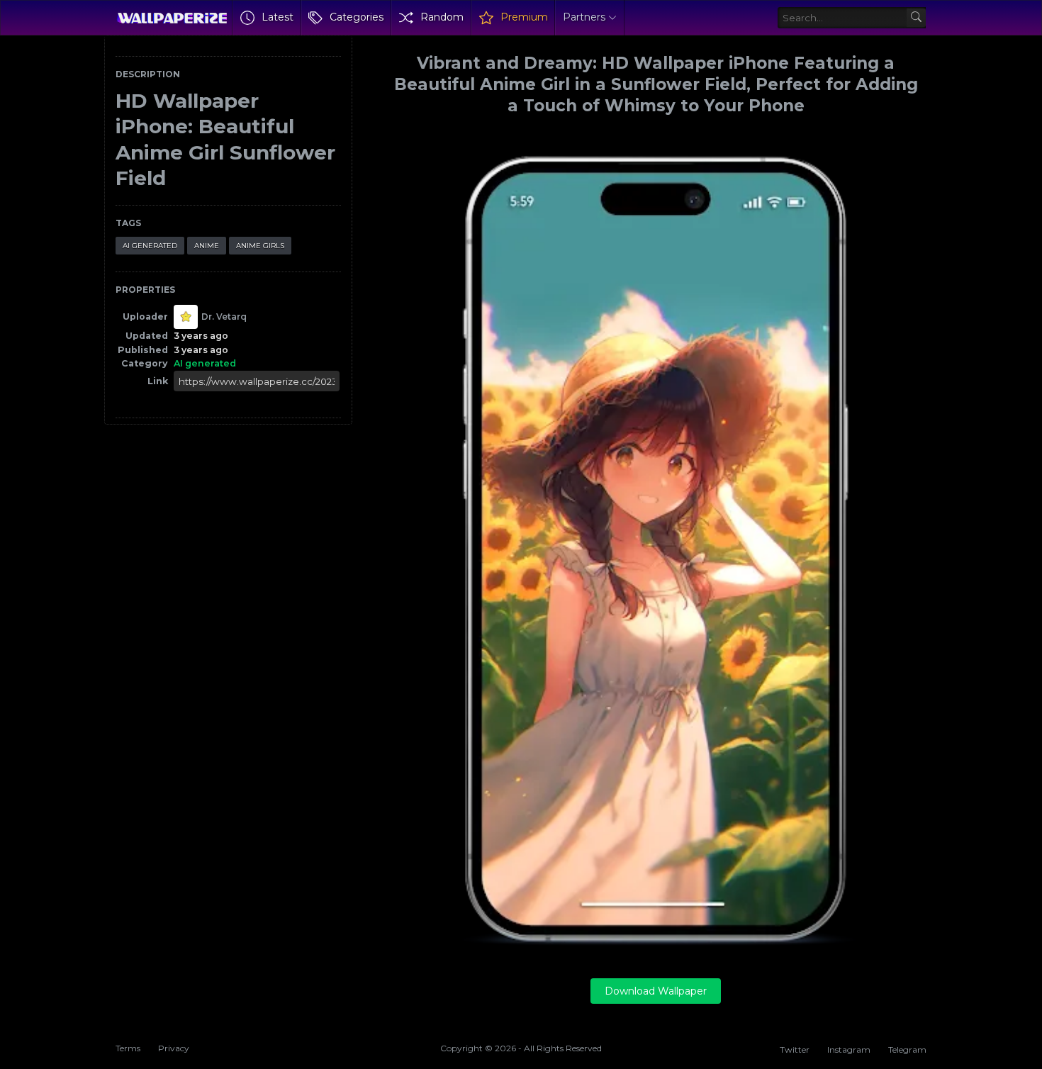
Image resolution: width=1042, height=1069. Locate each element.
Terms (128, 1048)
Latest (277, 17)
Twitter (794, 1049)
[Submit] (916, 18)
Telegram (907, 1049)
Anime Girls (260, 245)
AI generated (150, 245)
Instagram (848, 1049)
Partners (584, 17)
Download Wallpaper (656, 991)
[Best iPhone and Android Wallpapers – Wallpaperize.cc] (172, 17)
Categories (356, 17)
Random (442, 17)
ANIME (206, 245)
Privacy (173, 1048)
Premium (524, 17)
